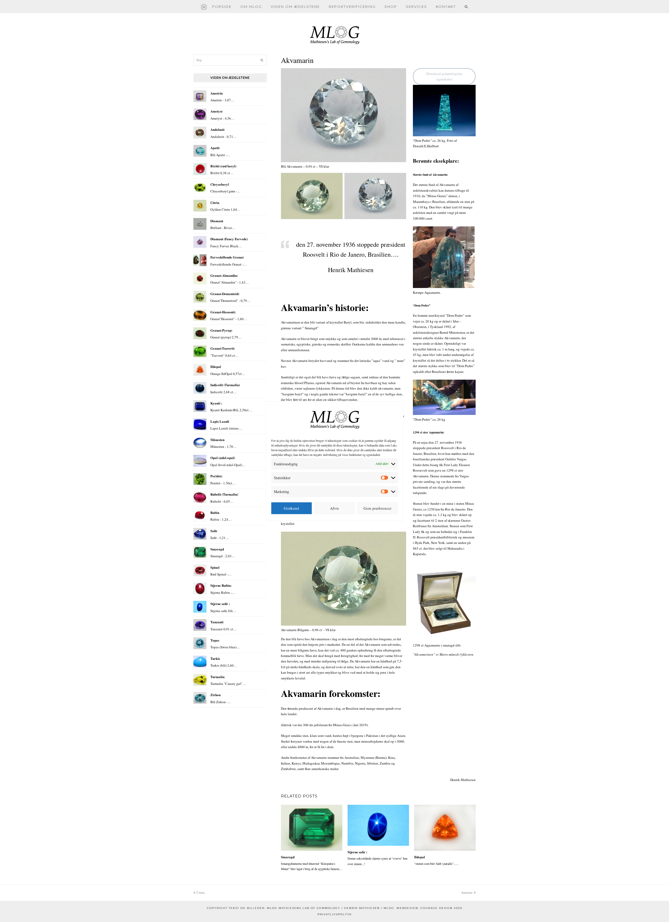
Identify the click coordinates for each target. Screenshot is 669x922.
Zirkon (215, 694)
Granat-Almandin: (224, 275)
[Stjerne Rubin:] (199, 588)
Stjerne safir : (357, 851)
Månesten (217, 439)
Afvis (334, 508)
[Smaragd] (311, 828)
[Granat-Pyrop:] (199, 333)
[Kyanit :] (199, 406)
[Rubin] (199, 515)
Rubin (214, 512)
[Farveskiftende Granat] (199, 260)
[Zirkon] (199, 698)
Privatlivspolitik (335, 914)
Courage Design (436, 908)
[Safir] (199, 534)
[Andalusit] (199, 132)
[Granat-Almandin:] (199, 278)
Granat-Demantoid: (224, 293)
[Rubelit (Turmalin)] (199, 497)
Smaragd (288, 856)
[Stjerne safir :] (378, 825)
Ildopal (419, 856)
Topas (214, 640)
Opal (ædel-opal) (222, 457)
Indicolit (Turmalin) (225, 384)
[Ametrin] (199, 96)
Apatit (215, 147)
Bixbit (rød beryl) (223, 165)
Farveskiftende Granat (227, 257)
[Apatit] (199, 151)
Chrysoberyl (219, 184)
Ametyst (216, 111)
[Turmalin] (199, 680)
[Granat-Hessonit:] (199, 315)
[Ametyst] (199, 114)
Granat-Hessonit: (223, 311)
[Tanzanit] (199, 625)
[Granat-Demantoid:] (199, 297)
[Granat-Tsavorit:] (199, 351)
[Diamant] (199, 224)
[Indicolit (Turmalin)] (199, 388)
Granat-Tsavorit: (222, 348)
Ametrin (216, 93)
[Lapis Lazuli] (199, 424)
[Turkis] (199, 661)
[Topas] (199, 643)
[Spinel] (199, 570)
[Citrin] (199, 206)
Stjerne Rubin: (221, 585)
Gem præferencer (377, 508)
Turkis (215, 658)
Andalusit (217, 129)
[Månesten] (199, 443)
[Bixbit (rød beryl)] (199, 169)
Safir (213, 530)
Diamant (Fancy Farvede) (229, 238)
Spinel (215, 567)
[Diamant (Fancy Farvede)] (199, 242)
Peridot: (216, 475)
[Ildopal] (445, 828)
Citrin (214, 202)
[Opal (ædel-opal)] (199, 461)
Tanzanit (216, 621)
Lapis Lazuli (219, 421)
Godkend (291, 508)
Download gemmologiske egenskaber (444, 76)
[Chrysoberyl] (199, 187)
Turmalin (217, 676)
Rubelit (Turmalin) (224, 494)
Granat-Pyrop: (221, 330)
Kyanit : (216, 403)
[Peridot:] (199, 479)
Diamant (216, 220)
